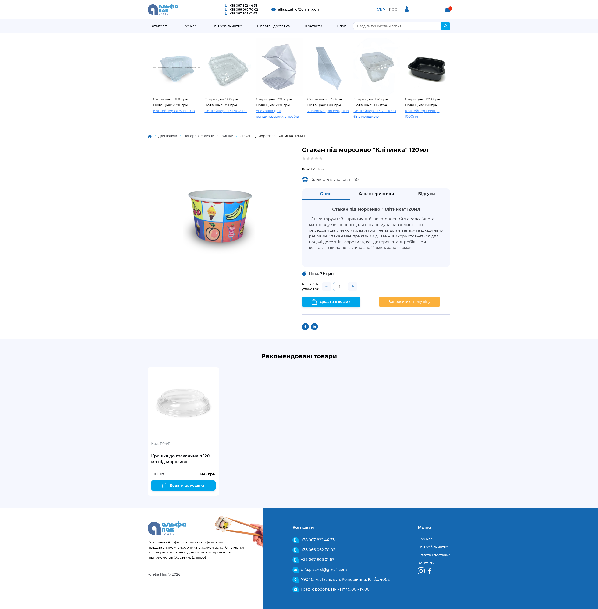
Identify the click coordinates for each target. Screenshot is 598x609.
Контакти (313, 26)
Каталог (157, 26)
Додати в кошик (334, 301)
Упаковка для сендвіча (307, 111)
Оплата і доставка (273, 26)
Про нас (189, 26)
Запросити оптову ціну (409, 301)
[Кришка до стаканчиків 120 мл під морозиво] (183, 403)
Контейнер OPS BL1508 (153, 111)
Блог (341, 26)
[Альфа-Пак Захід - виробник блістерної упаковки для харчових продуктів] (163, 9)
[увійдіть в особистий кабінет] (407, 9)
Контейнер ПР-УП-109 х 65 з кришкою (353, 114)
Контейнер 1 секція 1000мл (401, 114)
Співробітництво (227, 26)
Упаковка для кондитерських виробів (256, 114)
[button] (447, 9)
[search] (445, 26)
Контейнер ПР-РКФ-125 (204, 111)
